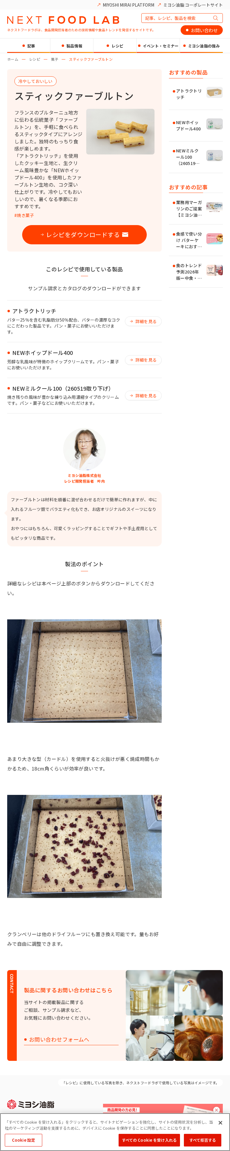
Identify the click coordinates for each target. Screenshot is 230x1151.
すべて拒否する (202, 1140)
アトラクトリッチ (34, 311)
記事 (31, 46)
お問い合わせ (204, 30)
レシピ (117, 46)
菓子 (54, 59)
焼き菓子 (25, 215)
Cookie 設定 (23, 1140)
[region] (115, 1132)
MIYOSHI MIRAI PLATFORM (128, 5)
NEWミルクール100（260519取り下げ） (63, 388)
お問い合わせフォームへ (59, 1039)
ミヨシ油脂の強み (204, 46)
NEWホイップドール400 (42, 353)
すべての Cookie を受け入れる (149, 1140)
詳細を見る (146, 321)
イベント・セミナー (161, 46)
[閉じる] (220, 1122)
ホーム (12, 59)
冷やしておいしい (35, 81)
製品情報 (74, 46)
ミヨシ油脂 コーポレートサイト (193, 5)
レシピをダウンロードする (83, 234)
